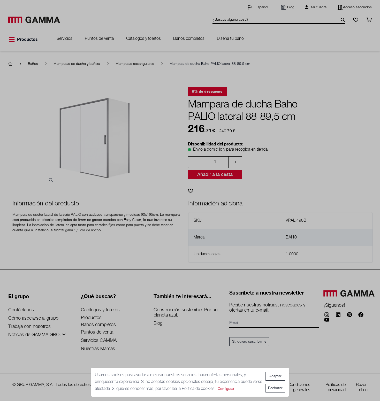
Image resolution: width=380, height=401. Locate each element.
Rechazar (275, 388)
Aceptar (275, 376)
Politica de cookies (199, 389)
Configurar (226, 389)
